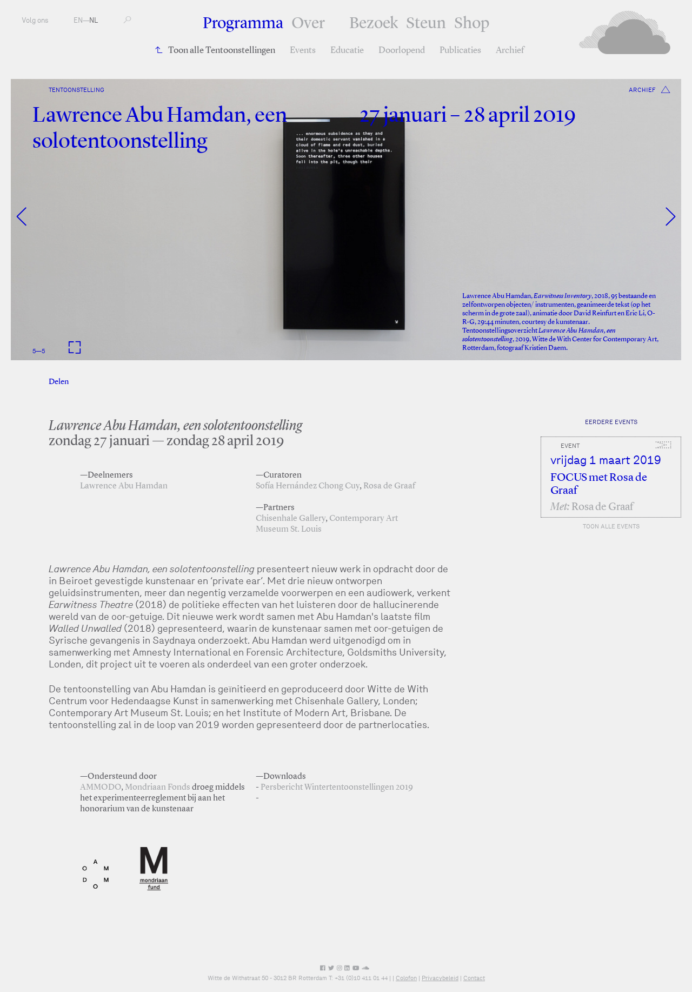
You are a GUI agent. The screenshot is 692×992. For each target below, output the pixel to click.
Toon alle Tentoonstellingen (221, 50)
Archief (510, 50)
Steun (426, 24)
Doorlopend (401, 50)
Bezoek (373, 24)
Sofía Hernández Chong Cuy (308, 486)
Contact (474, 978)
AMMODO (100, 787)
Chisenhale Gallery (290, 518)
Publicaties (460, 50)
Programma (243, 24)
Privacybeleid (440, 978)
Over (308, 24)
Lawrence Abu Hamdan (124, 486)
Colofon (406, 978)
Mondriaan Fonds (157, 787)
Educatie (347, 50)
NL (93, 20)
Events (303, 50)
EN (78, 20)
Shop (471, 24)
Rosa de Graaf (389, 486)
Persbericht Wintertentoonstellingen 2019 (337, 787)
